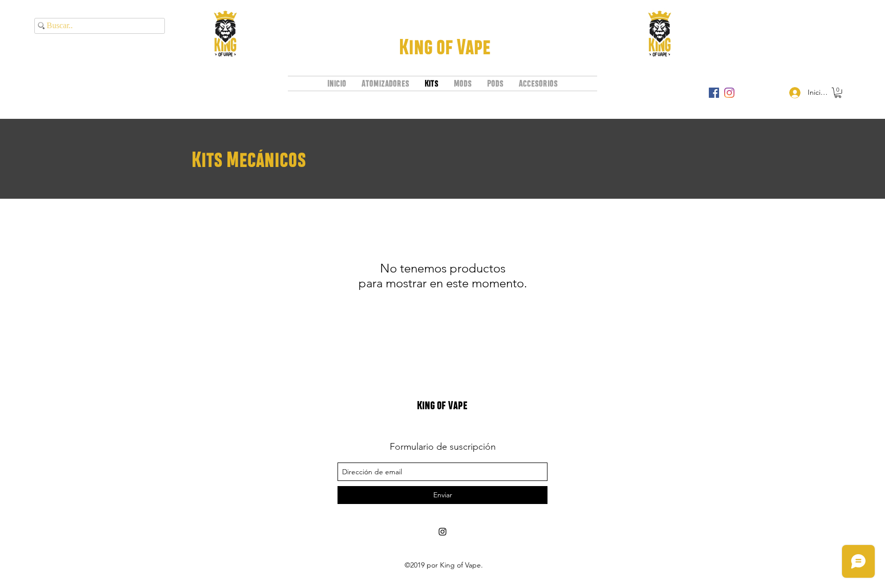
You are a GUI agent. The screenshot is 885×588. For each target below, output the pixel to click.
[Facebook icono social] (714, 93)
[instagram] (729, 93)
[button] (838, 93)
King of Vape (445, 46)
